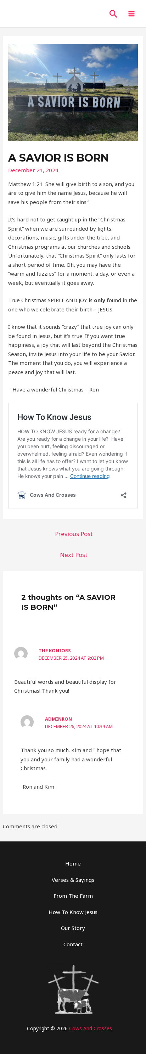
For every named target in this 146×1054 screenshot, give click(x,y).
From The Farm (73, 895)
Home (73, 863)
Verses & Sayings (73, 879)
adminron (58, 719)
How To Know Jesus (73, 911)
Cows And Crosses (90, 1028)
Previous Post (74, 534)
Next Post (74, 555)
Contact (73, 944)
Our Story (73, 927)
